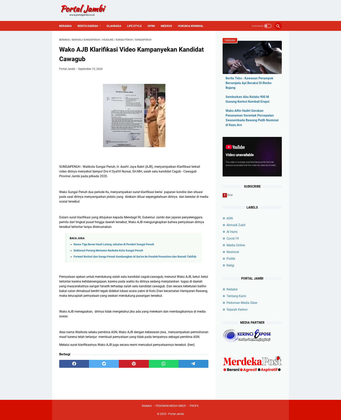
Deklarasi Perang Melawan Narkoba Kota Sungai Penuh (108, 250)
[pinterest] (134, 364)
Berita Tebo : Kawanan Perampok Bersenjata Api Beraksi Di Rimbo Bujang (249, 83)
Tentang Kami (236, 296)
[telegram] (193, 364)
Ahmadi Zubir (236, 225)
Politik (231, 259)
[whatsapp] (164, 364)
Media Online (236, 245)
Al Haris (232, 232)
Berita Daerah (88, 25)
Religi (230, 265)
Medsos (166, 25)
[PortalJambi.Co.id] (87, 10)
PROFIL (194, 405)
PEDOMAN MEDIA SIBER (171, 405)
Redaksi (232, 289)
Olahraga (114, 25)
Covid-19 (233, 238)
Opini (151, 25)
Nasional (233, 252)
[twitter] (104, 364)
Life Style (134, 25)
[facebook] (74, 364)
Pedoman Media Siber (242, 303)
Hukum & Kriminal (190, 25)
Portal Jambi (176, 413)
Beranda (65, 25)
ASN (230, 218)
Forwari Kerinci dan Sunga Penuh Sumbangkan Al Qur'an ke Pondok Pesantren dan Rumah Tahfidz (135, 256)
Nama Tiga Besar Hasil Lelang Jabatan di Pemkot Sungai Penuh (114, 244)
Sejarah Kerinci (237, 309)
